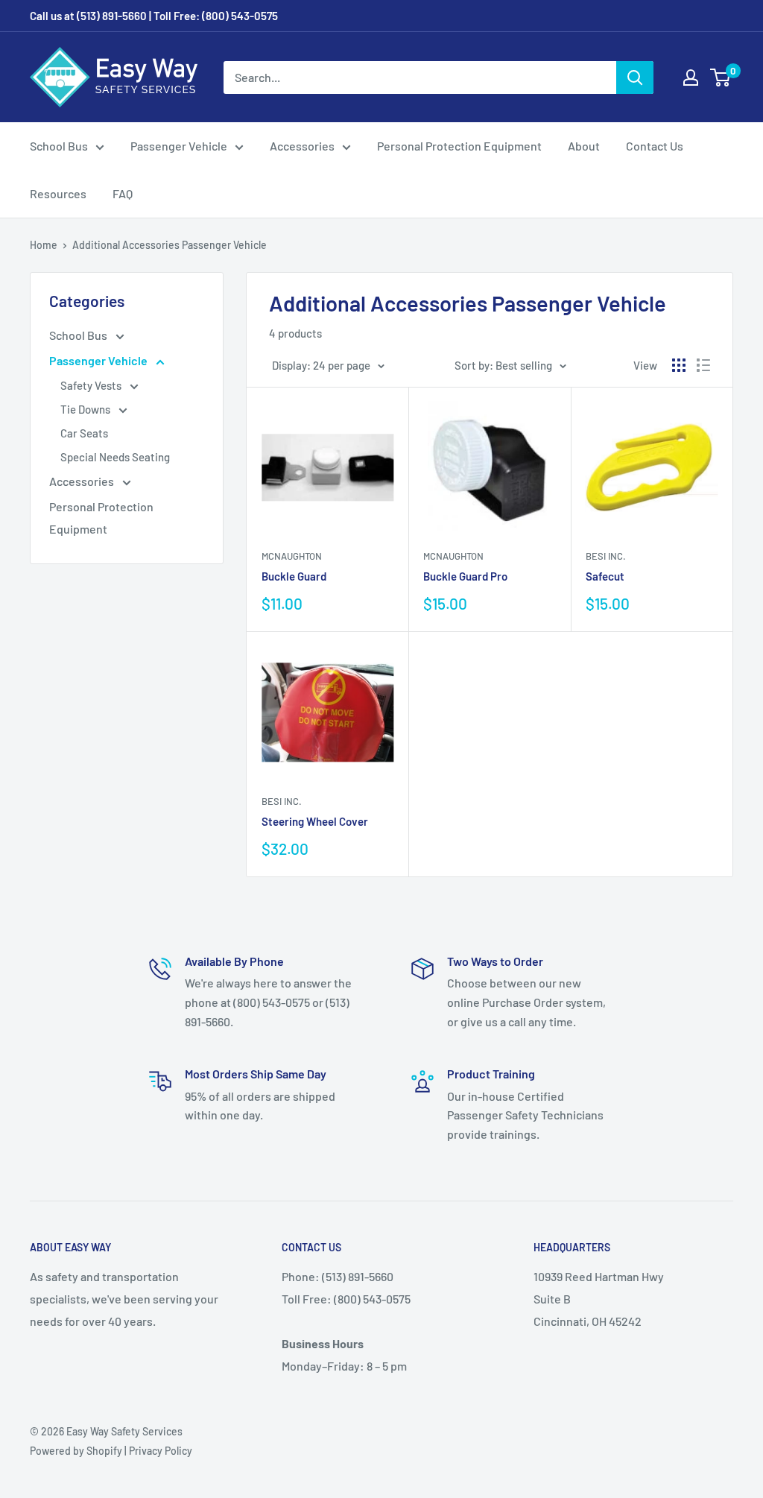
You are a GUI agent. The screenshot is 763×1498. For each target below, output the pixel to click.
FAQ (123, 193)
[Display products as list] (703, 365)
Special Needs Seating (115, 457)
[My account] (690, 77)
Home (43, 244)
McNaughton (292, 556)
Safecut (605, 576)
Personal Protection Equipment (459, 146)
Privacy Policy (160, 1450)
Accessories (302, 146)
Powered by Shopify (76, 1450)
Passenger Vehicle (178, 146)
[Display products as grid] (679, 365)
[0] (721, 77)
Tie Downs (86, 409)
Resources (58, 193)
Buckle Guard (294, 576)
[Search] (634, 77)
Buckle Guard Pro (465, 576)
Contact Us (654, 146)
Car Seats (84, 433)
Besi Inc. (606, 556)
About (584, 146)
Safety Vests (92, 385)
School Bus (59, 146)
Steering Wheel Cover (315, 821)
